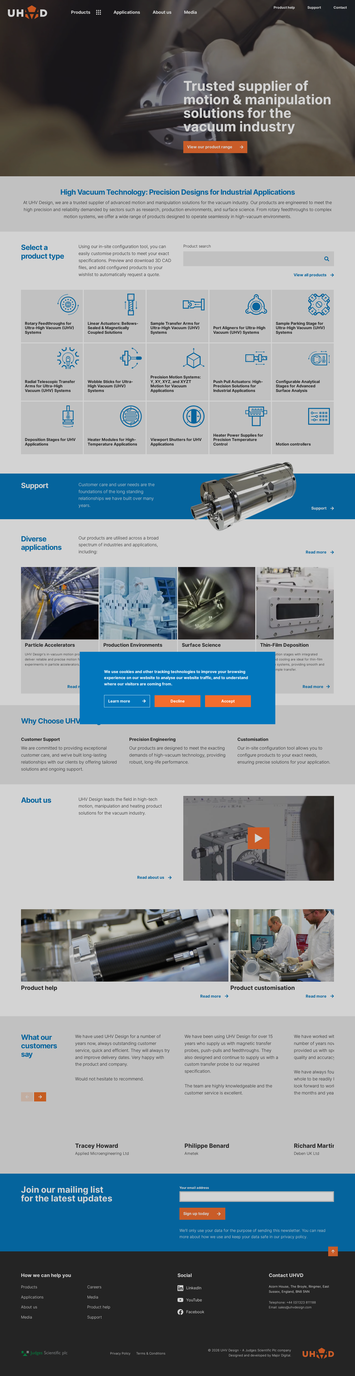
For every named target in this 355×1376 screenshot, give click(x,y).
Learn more (119, 701)
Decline (177, 701)
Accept (228, 701)
